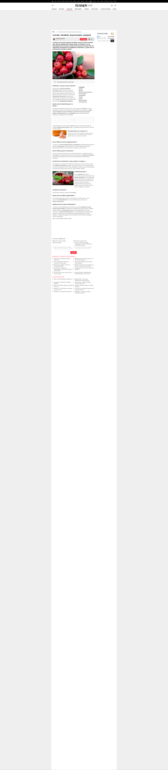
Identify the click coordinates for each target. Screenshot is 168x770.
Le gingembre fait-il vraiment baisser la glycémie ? (84, 268)
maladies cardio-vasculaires (63, 127)
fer (65, 113)
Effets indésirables (83, 100)
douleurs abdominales (58, 201)
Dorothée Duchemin (60, 38)
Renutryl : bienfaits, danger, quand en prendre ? (84, 286)
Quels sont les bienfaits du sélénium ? (63, 279)
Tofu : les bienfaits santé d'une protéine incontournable (61, 262)
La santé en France (105, 9)
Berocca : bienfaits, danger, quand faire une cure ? (63, 286)
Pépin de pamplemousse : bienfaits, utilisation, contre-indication (62, 247)
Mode (55, 1)
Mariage (82, 1)
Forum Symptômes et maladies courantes (82, 249)
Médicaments (78, 9)
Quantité (81, 97)
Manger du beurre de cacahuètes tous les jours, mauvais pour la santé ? (84, 265)
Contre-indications (83, 101)
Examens (86, 9)
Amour (78, 1)
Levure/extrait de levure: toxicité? (83, 247)
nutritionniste (66, 210)
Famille (87, 1)
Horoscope (106, 1)
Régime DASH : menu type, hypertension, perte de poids (82, 279)
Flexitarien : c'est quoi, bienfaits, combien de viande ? (83, 292)
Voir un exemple (111, 36)
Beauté (59, 1)
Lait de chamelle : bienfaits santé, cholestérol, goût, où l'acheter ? (83, 273)
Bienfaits (81, 90)
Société (94, 1)
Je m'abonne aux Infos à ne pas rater (65, 82)
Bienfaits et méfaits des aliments (74, 32)
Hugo (111, 1)
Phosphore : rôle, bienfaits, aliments (63, 291)
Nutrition (69, 9)
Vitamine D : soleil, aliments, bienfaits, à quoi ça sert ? (63, 289)
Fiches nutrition (62, 32)
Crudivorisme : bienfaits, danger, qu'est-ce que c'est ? (83, 282)
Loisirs (101, 1)
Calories (80, 98)
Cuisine (63, 1)
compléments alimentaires (66, 101)
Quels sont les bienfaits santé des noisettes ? (62, 259)
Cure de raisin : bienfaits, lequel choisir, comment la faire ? (84, 289)
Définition (81, 88)
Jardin (74, 1)
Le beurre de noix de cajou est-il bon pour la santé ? (63, 273)
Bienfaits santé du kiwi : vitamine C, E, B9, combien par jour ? (84, 259)
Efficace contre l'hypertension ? (85, 92)
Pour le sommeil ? (82, 93)
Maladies (54, 9)
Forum (114, 1)
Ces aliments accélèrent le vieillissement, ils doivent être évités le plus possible (63, 269)
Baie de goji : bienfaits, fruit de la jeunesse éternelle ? (62, 265)
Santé (90, 1)
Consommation (82, 95)
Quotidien (61, 9)
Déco (71, 1)
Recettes (67, 1)
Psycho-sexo (94, 9)
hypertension (61, 146)
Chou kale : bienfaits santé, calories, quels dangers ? (83, 262)
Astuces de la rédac (102, 38)
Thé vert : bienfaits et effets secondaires (81, 243)
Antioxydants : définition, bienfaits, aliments (62, 282)
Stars (98, 1)
